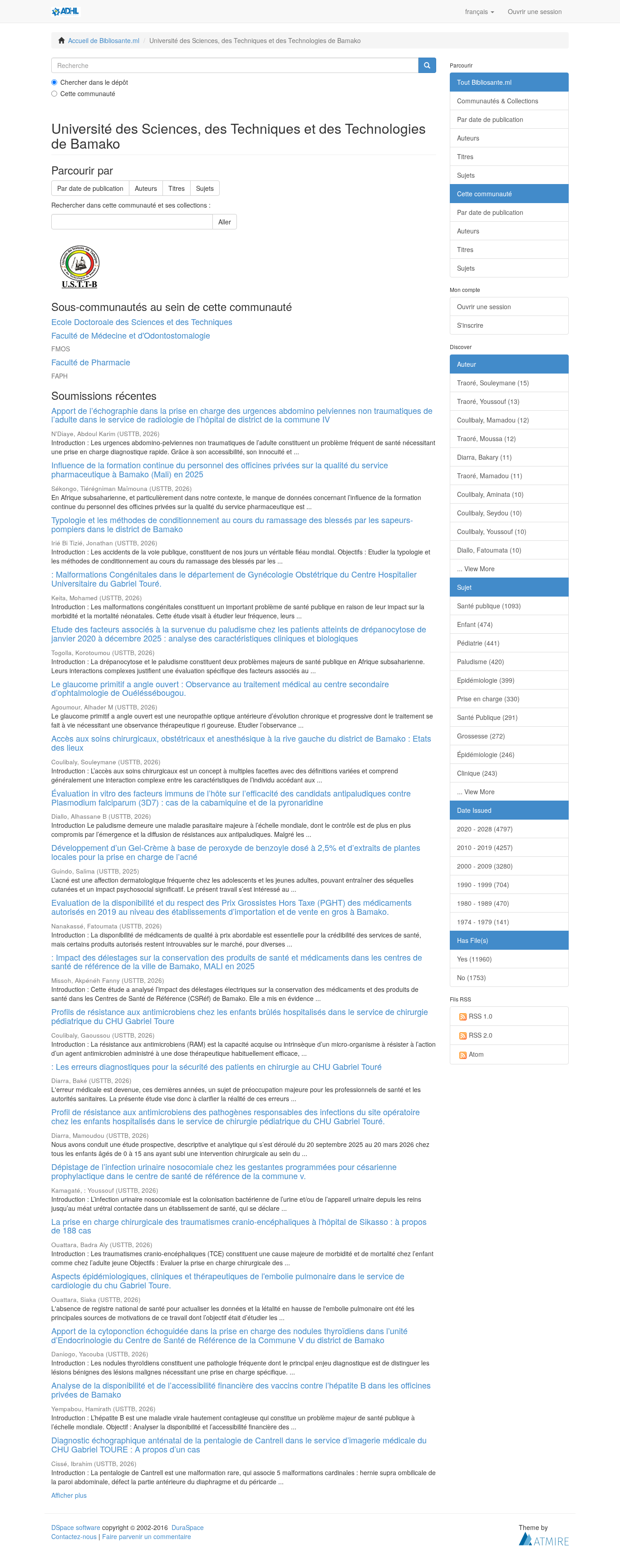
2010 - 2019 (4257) (485, 847)
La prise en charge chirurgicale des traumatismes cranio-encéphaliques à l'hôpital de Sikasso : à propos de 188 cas (239, 1225)
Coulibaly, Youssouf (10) (492, 531)
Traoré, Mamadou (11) (489, 475)
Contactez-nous (74, 1536)
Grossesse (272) (481, 735)
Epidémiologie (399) (486, 680)
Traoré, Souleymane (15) (493, 382)
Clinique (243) (477, 772)
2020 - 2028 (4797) (485, 828)
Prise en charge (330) (488, 698)
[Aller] (427, 65)
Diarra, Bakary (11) (484, 456)
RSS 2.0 (480, 1034)
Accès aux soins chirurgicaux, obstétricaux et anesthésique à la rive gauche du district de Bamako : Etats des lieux (241, 742)
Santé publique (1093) (489, 605)
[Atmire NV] (544, 1537)
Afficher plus (69, 1495)
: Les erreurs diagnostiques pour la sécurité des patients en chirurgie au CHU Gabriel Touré (216, 1066)
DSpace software (75, 1527)
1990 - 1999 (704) (483, 884)
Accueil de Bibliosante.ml (103, 40)
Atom (476, 1054)
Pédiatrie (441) (478, 642)
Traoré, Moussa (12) (486, 438)
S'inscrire (470, 325)
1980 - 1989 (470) (483, 903)
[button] (479, 11)
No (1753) (471, 977)
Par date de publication (90, 188)
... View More (476, 568)
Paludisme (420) (480, 661)
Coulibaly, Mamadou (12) (493, 419)
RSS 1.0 (480, 1015)
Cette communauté (87, 93)
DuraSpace (188, 1527)
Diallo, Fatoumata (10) (489, 549)
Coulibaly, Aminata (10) (490, 494)
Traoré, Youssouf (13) (488, 401)
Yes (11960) (474, 958)
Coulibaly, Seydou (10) (489, 512)
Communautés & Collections (497, 100)
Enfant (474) (475, 624)
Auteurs (146, 188)
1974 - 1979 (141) (483, 921)
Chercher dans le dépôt (94, 82)
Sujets (205, 188)
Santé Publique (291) (487, 717)
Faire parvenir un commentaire (146, 1536)
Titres (176, 188)
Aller (224, 221)
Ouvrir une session (484, 306)
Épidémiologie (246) (486, 754)
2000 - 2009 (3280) (485, 865)
